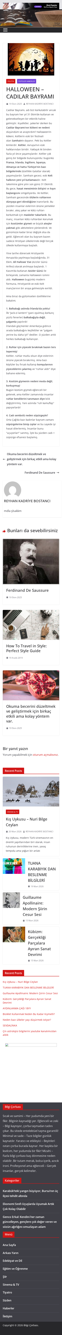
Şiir (5, 1277)
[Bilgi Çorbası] (31, 12)
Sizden (7, 1300)
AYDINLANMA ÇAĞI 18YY (17, 1008)
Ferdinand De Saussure (40, 472)
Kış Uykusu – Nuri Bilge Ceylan (26, 821)
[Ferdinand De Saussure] (31, 541)
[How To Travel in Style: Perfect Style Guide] (31, 612)
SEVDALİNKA (10, 1025)
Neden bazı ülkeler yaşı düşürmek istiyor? (27, 1019)
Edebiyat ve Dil (12, 1261)
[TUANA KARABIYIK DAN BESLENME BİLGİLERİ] (14, 874)
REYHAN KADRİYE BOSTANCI (40, 103)
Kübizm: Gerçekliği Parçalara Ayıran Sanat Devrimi (39, 943)
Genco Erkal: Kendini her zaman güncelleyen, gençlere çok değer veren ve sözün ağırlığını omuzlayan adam (30, 1222)
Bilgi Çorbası (31, 1325)
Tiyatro (7, 1292)
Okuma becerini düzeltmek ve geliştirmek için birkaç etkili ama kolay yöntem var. (31, 459)
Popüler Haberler (26, 81)
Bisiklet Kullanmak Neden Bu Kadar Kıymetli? (29, 1014)
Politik (11, 81)
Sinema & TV (12, 812)
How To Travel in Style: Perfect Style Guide (26, 648)
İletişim (7, 1316)
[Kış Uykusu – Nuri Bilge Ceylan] (31, 791)
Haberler (8, 1308)
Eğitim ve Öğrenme (15, 1269)
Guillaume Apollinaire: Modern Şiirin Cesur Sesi (35, 906)
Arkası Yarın (10, 1253)
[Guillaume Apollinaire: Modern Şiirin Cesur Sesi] (11, 908)
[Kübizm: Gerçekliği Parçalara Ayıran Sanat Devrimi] (14, 946)
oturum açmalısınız (45, 755)
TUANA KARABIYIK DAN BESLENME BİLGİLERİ (42, 872)
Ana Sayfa (9, 1245)
